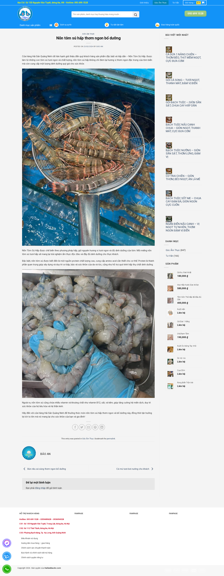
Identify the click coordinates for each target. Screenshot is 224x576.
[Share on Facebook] (75, 427)
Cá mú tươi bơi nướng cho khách (133, 469)
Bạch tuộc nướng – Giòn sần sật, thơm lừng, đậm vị (183, 153)
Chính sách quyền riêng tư (32, 557)
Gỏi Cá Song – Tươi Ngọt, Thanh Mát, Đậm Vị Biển (183, 81)
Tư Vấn (175, 3)
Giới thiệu (144, 3)
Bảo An (99, 47)
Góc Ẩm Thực (161, 3)
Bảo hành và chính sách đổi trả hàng (36, 553)
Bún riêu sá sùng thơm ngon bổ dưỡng (46, 469)
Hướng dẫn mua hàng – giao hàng (35, 543)
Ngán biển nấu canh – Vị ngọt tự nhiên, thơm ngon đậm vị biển (182, 227)
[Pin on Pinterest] (95, 427)
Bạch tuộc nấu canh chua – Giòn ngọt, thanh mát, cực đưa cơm (183, 128)
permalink (111, 439)
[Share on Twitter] (82, 427)
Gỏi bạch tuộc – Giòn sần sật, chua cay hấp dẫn (183, 104)
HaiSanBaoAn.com (52, 568)
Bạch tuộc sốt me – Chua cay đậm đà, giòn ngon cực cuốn (183, 201)
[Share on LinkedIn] (102, 427)
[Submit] (136, 14)
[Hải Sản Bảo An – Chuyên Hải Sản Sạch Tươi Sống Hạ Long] (31, 13)
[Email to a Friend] (88, 427)
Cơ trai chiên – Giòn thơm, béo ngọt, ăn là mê (183, 177)
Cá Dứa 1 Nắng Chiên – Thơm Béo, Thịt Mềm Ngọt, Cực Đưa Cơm (183, 57)
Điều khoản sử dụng (29, 538)
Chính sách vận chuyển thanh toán (35, 548)
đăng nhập (40, 488)
